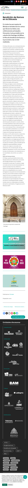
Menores (6, 467)
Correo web (14, 467)
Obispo (13, 458)
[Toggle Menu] (22, 7)
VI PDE (6, 442)
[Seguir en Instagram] (16, 1)
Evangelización (15, 460)
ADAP (18, 451)
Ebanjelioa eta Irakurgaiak (10, 448)
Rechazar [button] (10, 484)
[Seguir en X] (14, 1)
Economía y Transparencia (9, 465)
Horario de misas (8, 451)
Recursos (6, 462)
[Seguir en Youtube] (19, 1)
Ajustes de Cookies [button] (17, 480)
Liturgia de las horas (8, 445)
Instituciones (14, 462)
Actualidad (6, 460)
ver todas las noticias (18, 317)
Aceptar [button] (4, 484)
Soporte (6, 469)
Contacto (23, 4)
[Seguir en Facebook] (12, 1)
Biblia (5, 453)
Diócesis (6, 458)
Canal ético (13, 469)
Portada (12, 294)
